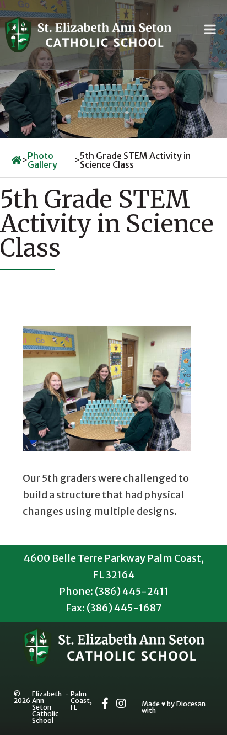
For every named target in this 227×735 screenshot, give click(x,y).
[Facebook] (105, 703)
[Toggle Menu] (210, 29)
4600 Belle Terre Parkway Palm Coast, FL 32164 (114, 566)
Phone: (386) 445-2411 (114, 591)
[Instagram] (121, 703)
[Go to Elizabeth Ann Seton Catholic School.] (16, 160)
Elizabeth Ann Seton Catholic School (47, 707)
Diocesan (191, 704)
